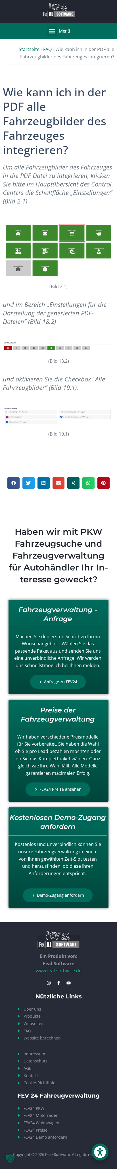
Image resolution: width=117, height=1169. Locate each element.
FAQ (47, 49)
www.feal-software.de (59, 971)
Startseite (29, 49)
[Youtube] (68, 983)
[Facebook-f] (58, 983)
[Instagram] (48, 983)
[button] (52, 31)
